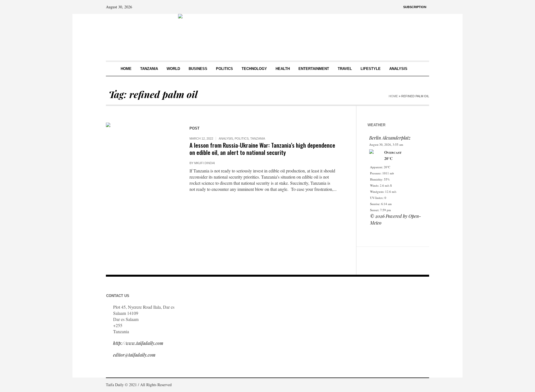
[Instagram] (416, 385)
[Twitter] (424, 385)
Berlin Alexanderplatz (389, 138)
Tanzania (257, 138)
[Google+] (408, 385)
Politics (242, 138)
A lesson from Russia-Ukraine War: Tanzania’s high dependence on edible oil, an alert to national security (262, 149)
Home (393, 96)
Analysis (226, 138)
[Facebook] (399, 385)
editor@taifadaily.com (134, 355)
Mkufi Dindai (204, 163)
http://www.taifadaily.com (138, 343)
